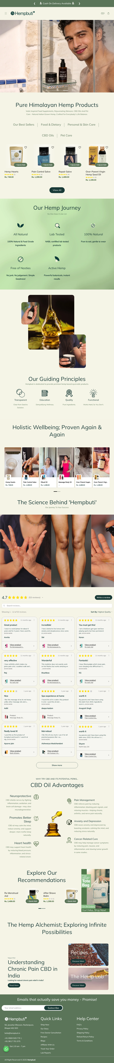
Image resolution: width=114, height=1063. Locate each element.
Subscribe (53, 1007)
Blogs (43, 1041)
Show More (8, 633)
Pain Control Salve (41, 171)
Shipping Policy (83, 1033)
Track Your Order (48, 1049)
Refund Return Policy (85, 1037)
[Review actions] (34, 620)
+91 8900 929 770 (12, 1038)
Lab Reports (46, 1053)
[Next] (106, 465)
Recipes (44, 1037)
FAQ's (79, 1025)
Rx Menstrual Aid (11, 894)
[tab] (48, 90)
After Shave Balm (49, 894)
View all (57, 190)
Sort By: (94, 612)
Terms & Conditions (85, 1041)
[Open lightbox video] (12, 467)
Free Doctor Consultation (51, 1033)
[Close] (19, 1049)
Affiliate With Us (47, 1045)
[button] (6, 13)
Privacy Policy (82, 1029)
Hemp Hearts (11, 171)
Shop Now (45, 1025)
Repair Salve (65, 171)
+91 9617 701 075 (12, 1041)
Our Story (45, 1029)
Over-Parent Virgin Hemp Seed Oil (95, 173)
